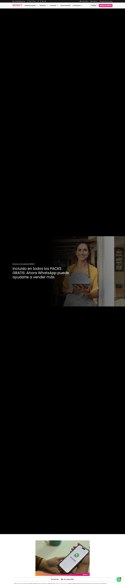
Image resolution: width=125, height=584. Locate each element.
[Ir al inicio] (17, 5)
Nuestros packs (30, 5)
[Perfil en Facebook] (39, 1)
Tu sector (53, 5)
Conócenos (77, 5)
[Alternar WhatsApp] (118, 579)
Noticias (56, 579)
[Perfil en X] (41, 1)
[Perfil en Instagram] (46, 1)
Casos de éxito (65, 5)
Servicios (43, 5)
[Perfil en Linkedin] (43, 1)
